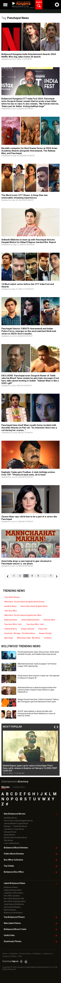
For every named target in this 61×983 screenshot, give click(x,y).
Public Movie (14, 854)
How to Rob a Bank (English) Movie (34, 606)
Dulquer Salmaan (27, 629)
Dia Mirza (47, 638)
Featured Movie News (13, 890)
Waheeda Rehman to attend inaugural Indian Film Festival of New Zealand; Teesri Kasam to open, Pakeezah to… (37, 690)
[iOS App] (26, 961)
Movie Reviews (10, 910)
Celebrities (18, 787)
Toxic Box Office (10, 611)
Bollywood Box (14, 872)
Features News (49, 620)
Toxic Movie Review (12, 597)
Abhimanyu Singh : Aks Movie (28, 638)
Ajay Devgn (8, 638)
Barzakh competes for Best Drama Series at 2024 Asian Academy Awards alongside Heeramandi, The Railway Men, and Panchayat (29, 151)
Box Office (13, 860)
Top (9, 866)
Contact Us (47, 954)
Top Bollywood (14, 917)
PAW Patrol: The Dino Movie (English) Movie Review (24, 602)
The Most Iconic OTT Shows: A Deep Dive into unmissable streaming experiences (24, 196)
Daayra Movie (9, 835)
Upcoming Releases (12, 907)
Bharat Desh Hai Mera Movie (15, 837)
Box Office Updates (12, 896)
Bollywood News (10, 620)
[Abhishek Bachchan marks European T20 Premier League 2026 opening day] (8, 670)
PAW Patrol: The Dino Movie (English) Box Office (22, 615)
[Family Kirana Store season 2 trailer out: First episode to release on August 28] (8, 682)
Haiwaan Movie (10, 832)
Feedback (36, 954)
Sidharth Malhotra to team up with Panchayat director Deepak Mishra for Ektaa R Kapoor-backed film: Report (28, 240)
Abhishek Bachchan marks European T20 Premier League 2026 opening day (37, 665)
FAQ (20, 956)
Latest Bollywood (14, 883)
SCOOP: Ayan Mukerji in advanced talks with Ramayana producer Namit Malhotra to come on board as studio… (36, 713)
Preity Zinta (42, 629)
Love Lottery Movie (11, 843)
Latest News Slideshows (14, 904)
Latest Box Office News (13, 893)
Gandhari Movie (10, 606)
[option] (30, 752)
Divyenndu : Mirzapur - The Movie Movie (19, 633)
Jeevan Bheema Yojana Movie (16, 823)
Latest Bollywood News (30, 620)
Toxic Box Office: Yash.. (13, 624)
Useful (9, 935)
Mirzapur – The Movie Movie (15, 826)
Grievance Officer (9, 956)
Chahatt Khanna (10, 629)
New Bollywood (14, 814)
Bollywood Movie (16, 848)
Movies (5, 787)
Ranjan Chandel (45, 633)
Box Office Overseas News (15, 901)
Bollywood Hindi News (13, 913)
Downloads (12, 941)
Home (4, 954)
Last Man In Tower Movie (14, 829)
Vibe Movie (8, 840)
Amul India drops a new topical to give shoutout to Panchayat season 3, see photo (26, 562)
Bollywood (15, 929)
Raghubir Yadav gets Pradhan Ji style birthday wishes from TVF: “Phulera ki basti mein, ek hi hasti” (28, 473)
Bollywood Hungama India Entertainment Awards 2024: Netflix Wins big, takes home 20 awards (28, 55)
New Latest (12, 923)
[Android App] (21, 961)
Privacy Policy (24, 954)
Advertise (13, 954)
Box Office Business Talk (14, 898)
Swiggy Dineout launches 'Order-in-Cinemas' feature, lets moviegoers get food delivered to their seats (38, 700)
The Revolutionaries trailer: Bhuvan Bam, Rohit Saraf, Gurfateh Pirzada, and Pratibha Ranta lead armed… (38, 653)
